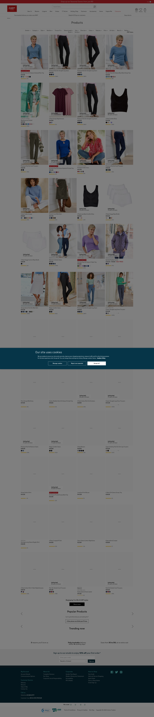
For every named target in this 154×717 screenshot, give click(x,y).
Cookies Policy (101, 358)
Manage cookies (57, 363)
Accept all (97, 363)
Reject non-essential (77, 363)
